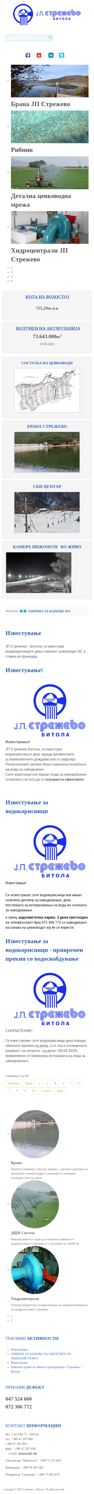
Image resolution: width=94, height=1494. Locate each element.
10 (33, 1090)
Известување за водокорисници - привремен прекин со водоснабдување (44, 950)
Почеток (13, 1083)
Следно (46, 1090)
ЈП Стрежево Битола (47, 14)
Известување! (24, 670)
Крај (60, 1090)
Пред (29, 1083)
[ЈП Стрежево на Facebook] (28, 55)
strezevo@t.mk (27, 1453)
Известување (23, 633)
